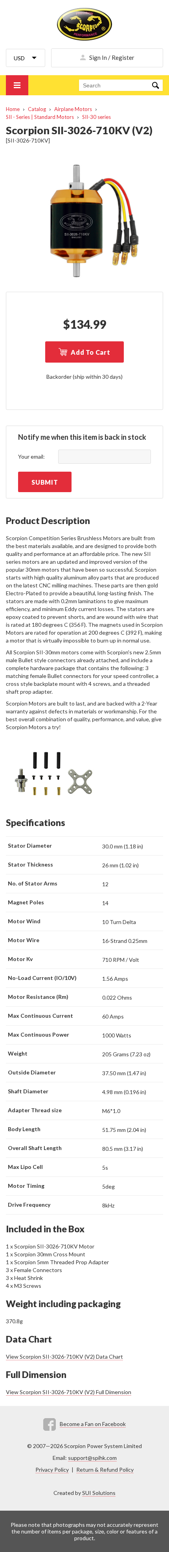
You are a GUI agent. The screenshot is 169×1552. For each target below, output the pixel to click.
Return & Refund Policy (105, 1469)
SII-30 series (96, 117)
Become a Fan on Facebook (93, 1424)
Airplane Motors (73, 109)
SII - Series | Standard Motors (40, 117)
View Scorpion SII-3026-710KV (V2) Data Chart (64, 1356)
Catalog (37, 109)
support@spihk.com (92, 1457)
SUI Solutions (99, 1492)
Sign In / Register (111, 57)
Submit (44, 482)
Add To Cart (90, 352)
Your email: (31, 456)
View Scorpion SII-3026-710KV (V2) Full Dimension (68, 1392)
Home (13, 109)
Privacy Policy (52, 1469)
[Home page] (84, 24)
